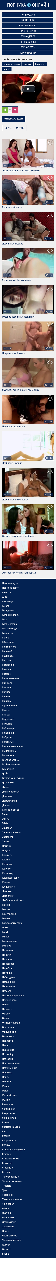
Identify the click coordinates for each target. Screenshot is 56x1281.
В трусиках (8, 719)
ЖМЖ (5, 823)
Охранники (8, 1036)
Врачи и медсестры (12, 746)
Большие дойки (11, 64)
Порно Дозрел (28, 41)
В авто (5, 637)
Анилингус (8, 601)
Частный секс (9, 1235)
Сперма (6, 1135)
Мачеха (6, 918)
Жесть (5, 818)
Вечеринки (8, 732)
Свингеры (7, 1104)
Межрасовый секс (12, 922)
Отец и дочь (8, 1027)
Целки (5, 1231)
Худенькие (8, 1226)
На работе (7, 968)
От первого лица (11, 1022)
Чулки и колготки (11, 1240)
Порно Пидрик (27, 52)
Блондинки (8, 610)
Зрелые (6, 841)
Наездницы (8, 981)
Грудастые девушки (13, 778)
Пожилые (7, 1072)
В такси (6, 714)
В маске (6, 669)
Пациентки (8, 1040)
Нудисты (7, 1009)
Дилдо (5, 787)
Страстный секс (10, 1158)
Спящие (6, 1144)
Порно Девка (27, 36)
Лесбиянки (8, 895)
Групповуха (8, 782)
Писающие (8, 1049)
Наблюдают (8, 977)
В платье (6, 700)
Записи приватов (11, 832)
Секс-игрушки (9, 1117)
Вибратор (7, 737)
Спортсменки (9, 1140)
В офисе (6, 687)
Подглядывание (11, 1063)
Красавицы (8, 873)
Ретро (5, 1090)
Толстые (27, 64)
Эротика (6, 1249)
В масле (6, 673)
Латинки (6, 891)
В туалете (7, 723)
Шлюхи (6, 1244)
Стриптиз (7, 1163)
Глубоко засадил (11, 764)
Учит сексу (8, 1203)
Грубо (5, 773)
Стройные (7, 1167)
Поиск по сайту (10, 587)
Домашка (7, 796)
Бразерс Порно (27, 25)
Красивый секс (10, 877)
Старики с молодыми (13, 1149)
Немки (5, 1004)
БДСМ (5, 605)
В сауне (6, 710)
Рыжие (6, 1099)
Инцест (6, 850)
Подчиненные (9, 1067)
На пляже (7, 959)
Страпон (6, 1154)
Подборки (7, 1058)
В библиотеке (9, 646)
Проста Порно (28, 31)
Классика (7, 864)
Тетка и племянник (12, 1181)
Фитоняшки (8, 1217)
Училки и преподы (12, 1199)
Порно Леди (27, 20)
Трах (4, 1190)
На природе (8, 963)
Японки (6, 1253)
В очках (6, 691)
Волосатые (8, 741)
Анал (4, 596)
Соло (4, 1131)
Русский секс (9, 1095)
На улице (7, 972)
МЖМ (5, 927)
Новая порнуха (10, 583)
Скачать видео (15, 118)
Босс (4, 619)
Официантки (9, 1031)
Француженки (9, 1221)
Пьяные (6, 1081)
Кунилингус (8, 886)
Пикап (5, 1045)
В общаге (7, 682)
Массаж (6, 909)
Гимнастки (8, 755)
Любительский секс (13, 900)
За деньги (7, 827)
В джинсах (7, 655)
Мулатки (6, 945)
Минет (6, 69)
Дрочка (6, 805)
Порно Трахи (27, 47)
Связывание (9, 1108)
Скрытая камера (11, 1126)
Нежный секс (9, 999)
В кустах (6, 660)
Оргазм (6, 1013)
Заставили (7, 836)
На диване (7, 950)
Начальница (8, 986)
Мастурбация (9, 913)
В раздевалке (9, 705)
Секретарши (8, 1113)
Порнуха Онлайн (28, 5)
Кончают (7, 868)
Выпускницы (9, 750)
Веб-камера (8, 728)
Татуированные (10, 1176)
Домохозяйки (9, 800)
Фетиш (5, 1208)
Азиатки (6, 592)
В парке (6, 696)
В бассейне (8, 642)
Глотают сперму (10, 759)
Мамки (6, 904)
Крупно (6, 882)
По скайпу (7, 1054)
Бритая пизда (9, 628)
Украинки (7, 1194)
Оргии (5, 1018)
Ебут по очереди (10, 809)
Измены (6, 845)
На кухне (6, 954)
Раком (5, 1086)
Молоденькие (9, 941)
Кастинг (6, 859)
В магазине (8, 664)
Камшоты (7, 855)
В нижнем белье (10, 678)
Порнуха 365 (28, 14)
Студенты (7, 1172)
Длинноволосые (11, 791)
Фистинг (6, 1212)
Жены (5, 814)
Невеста (6, 990)
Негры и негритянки (13, 995)
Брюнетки (40, 64)
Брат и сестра (9, 623)
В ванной (7, 651)
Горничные (8, 768)
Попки (5, 1076)
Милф (5, 932)
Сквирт (6, 1122)
